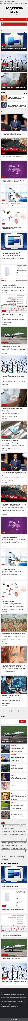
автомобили (12, 856)
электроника (5, 859)
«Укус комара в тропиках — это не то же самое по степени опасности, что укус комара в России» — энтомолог (18, 806)
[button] (2, 19)
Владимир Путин (6, 839)
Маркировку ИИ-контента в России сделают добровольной (18, 777)
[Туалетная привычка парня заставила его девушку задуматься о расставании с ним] (14, 81)
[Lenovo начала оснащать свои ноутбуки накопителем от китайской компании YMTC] (14, 304)
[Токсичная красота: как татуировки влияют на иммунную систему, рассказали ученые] (14, 654)
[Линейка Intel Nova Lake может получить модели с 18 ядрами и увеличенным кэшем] (14, 241)
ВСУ (23, 837)
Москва (3, 851)
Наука (4, 129)
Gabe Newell (12, 825)
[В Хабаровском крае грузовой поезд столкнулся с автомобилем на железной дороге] (14, 146)
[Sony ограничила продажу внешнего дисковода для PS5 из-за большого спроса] (14, 42)
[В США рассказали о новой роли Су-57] (14, 335)
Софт (12, 853)
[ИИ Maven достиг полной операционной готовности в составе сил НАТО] (5, 768)
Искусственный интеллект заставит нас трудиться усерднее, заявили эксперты (17, 98)
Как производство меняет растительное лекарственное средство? (11, 228)
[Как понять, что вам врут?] (5, 786)
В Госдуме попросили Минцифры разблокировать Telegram (10, 441)
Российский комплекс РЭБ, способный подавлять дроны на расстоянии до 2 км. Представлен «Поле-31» (18, 749)
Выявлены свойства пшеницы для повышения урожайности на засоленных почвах (13, 634)
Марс (21, 845)
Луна (13, 845)
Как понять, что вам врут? (17, 787)
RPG (2, 828)
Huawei (23, 825)
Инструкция (4, 842)
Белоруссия (9, 837)
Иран (10, 842)
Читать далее (4, 262)
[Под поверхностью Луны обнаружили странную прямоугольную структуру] (4, 105)
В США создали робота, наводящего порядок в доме (17, 815)
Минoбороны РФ (6, 848)
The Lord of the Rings (20, 831)
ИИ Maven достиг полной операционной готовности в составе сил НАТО (17, 768)
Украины (23, 853)
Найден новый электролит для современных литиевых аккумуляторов (12, 204)
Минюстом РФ (23, 848)
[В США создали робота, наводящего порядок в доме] (5, 815)
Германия (18, 839)
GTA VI (18, 825)
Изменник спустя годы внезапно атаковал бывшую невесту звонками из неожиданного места (13, 67)
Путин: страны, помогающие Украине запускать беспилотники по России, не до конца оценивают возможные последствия (18, 796)
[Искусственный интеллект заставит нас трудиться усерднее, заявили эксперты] (4, 98)
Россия (23, 851)
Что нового (4, 856)
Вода (12, 839)
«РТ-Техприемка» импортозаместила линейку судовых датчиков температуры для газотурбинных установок (17, 758)
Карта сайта (14, 1019)
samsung (7, 828)
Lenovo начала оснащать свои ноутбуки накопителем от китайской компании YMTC (12, 315)
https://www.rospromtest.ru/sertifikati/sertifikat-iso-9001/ (14, 3)
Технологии (13, 775)
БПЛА (3, 837)
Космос (9, 96)
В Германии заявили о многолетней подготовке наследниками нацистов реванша (13, 180)
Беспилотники (17, 837)
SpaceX (12, 828)
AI (2, 825)
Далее (21, 710)
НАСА (8, 851)
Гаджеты (4, 45)
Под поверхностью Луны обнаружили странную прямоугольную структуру (16, 106)
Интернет (4, 64)
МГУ (17, 845)
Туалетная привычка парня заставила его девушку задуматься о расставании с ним (13, 87)
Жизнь (24, 839)
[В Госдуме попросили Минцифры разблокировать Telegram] (14, 430)
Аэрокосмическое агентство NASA (18, 834)
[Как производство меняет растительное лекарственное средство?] (14, 217)
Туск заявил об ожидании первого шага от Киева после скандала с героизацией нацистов (13, 133)
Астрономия (5, 834)
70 (17, 710)
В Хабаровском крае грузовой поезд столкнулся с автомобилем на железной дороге (13, 157)
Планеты (14, 851)
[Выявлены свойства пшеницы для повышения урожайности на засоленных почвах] (14, 623)
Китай (3, 845)
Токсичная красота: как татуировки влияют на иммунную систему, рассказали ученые (13, 665)
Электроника (5, 342)
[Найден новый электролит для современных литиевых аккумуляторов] (14, 193)
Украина (17, 853)
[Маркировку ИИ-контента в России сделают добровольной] (5, 777)
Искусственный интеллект (20, 842)
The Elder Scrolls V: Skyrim (8, 831)
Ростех (3, 853)
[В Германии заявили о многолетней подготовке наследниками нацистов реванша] (14, 169)
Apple (6, 825)
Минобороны (14, 848)
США (8, 853)
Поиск (3, 716)
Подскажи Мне (14, 10)
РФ (18, 851)
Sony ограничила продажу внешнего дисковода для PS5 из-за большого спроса (14, 47)
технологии (20, 856)
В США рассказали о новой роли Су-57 (11, 346)
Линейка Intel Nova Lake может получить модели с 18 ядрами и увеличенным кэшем (14, 252)
